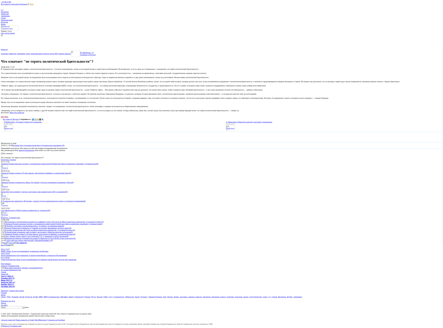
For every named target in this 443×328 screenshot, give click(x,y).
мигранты (207, 297)
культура (45, 54)
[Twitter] (35, 119)
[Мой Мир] (40, 119)
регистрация (10, 33)
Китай (21, 297)
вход (2, 33)
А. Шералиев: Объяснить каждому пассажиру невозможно (249, 122)
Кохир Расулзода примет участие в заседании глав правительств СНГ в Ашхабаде (33, 192)
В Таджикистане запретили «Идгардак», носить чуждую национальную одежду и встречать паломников (42, 201)
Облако (4, 293)
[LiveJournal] (42, 119)
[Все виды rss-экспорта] (17, 2)
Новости (4, 50)
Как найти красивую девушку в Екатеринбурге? (24, 268)
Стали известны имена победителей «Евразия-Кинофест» (28, 240)
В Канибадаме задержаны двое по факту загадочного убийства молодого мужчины (38, 232)
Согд (110, 297)
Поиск (3, 303)
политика (4, 54)
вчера (5, 243)
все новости (5, 270)
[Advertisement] (43, 41)
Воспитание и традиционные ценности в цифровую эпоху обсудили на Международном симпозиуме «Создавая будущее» (53, 222)
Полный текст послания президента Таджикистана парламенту (37, 145)
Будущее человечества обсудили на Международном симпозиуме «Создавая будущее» (39, 230)
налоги (223, 297)
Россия (99, 297)
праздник (238, 297)
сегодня (12, 243)
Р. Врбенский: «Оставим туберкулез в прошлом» (23, 122)
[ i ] (2, 10)
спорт (28, 54)
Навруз (71, 297)
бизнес (176, 297)
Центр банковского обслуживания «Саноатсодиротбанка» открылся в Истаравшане (34, 254)
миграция (215, 297)
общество (12, 54)
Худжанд (143, 297)
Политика (5, 12)
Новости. (10, 218)
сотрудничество (255, 297)
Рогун (93, 297)
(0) (63, 145)
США (105, 297)
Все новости (6, 4)
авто (164, 297)
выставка (183, 297)
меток (3, 295)
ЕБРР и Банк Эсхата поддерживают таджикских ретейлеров (24, 250)
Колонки (23, 4)
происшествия (36, 54)
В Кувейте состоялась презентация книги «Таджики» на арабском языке (33, 226)
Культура (4, 22)
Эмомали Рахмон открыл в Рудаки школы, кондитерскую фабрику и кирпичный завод (35, 173)
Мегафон (64, 297)
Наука (3, 24)
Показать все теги (8, 301)
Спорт (3, 18)
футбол (290, 297)
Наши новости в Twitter (25, 320)
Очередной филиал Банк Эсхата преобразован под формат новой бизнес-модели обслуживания (38, 259)
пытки (245, 297)
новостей (4, 274)
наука (52, 54)
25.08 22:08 (6, 2)
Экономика (5, 16)
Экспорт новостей (8, 320)
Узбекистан (129, 297)
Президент (79, 297)
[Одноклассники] (38, 119)
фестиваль (282, 297)
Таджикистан (118, 297)
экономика (21, 54)
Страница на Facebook (56, 320)
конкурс (199, 297)
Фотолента (15, 4)
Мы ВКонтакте (41, 320)
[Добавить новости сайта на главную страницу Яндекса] (12, 2)
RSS (56, 54)
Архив (3, 272)
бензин (170, 297)
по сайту (4, 305)
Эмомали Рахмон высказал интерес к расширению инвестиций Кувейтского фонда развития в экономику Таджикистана (48, 164)
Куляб (35, 297)
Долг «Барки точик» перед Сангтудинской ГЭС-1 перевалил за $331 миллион (35, 236)
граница (191, 297)
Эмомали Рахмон (155, 297)
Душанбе (14, 297)
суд (269, 297)
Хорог (137, 297)
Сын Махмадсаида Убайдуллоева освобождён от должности (24, 210)
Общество (5, 14)
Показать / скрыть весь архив (12, 291)
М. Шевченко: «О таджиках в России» (88, 54)
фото (3, 245)
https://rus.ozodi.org (17, 113)
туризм (274, 297)
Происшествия (7, 20)
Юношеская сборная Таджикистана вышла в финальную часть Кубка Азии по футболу (39, 238)
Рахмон (87, 297)
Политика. (8, 160)
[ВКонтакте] (33, 119)
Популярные (6, 264)
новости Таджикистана (10, 266)
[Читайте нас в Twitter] (13, 2)
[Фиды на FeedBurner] (15, 2)
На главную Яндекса (11, 119)
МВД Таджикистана (52, 297)
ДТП (8, 297)
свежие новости (64, 54)
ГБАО (3, 297)
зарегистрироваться (26, 150)
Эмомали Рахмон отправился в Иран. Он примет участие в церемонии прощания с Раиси (36, 182)
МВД (41, 297)
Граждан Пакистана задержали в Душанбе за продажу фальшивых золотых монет (37, 228)
